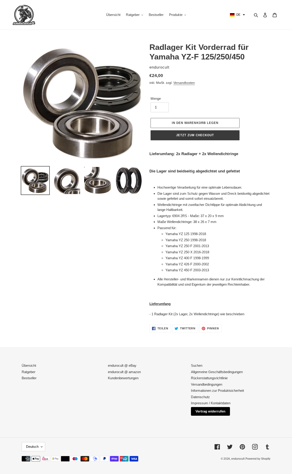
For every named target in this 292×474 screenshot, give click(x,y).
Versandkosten (184, 83)
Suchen (196, 365)
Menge (156, 98)
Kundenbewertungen (123, 378)
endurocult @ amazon (124, 372)
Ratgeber (28, 372)
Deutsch (32, 446)
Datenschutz (200, 397)
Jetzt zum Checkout (195, 135)
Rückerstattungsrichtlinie (209, 378)
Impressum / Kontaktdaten (210, 403)
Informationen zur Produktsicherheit (217, 390)
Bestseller (29, 378)
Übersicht (29, 365)
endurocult (238, 458)
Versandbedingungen (206, 384)
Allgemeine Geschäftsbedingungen (217, 372)
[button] (237, 15)
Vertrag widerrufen (210, 411)
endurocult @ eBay (122, 365)
